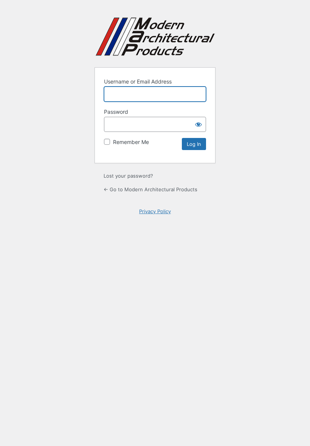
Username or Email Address (138, 81)
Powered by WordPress (155, 36)
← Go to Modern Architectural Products (150, 189)
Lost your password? (128, 176)
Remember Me (131, 142)
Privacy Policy (155, 211)
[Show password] (198, 124)
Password (116, 111)
